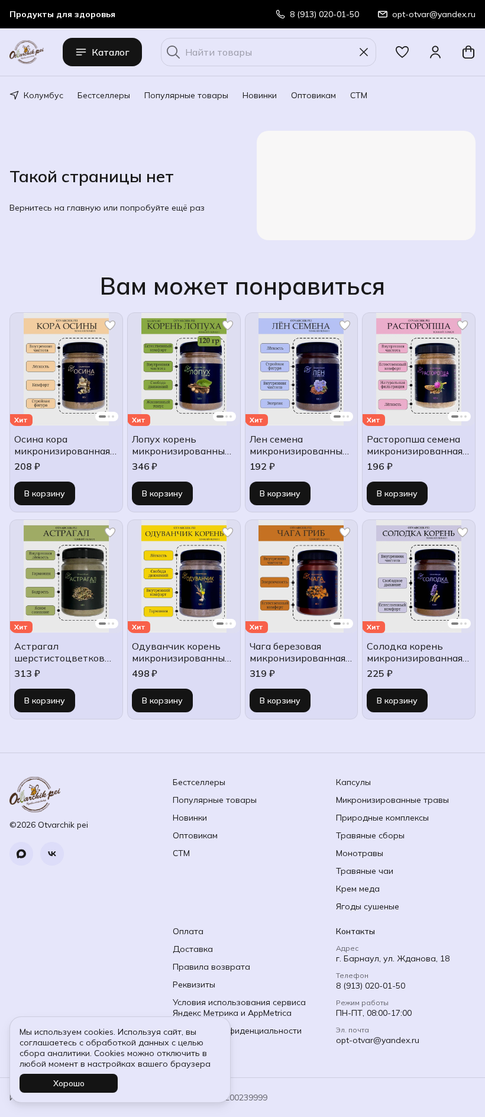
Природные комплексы (382, 817)
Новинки (259, 95)
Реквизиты (194, 984)
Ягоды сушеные (367, 906)
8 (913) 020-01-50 (370, 985)
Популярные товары (186, 95)
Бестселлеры (103, 95)
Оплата (188, 931)
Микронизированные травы (392, 800)
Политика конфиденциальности (237, 1030)
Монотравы (359, 853)
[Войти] (435, 52)
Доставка (193, 949)
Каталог (111, 52)
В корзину (44, 493)
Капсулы (353, 782)
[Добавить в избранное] (110, 325)
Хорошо (69, 1083)
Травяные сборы (370, 835)
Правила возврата (211, 966)
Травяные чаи (364, 871)
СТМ (358, 95)
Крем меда (358, 888)
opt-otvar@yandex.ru (377, 1040)
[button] (402, 52)
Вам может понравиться (242, 285)
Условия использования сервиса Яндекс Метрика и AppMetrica (239, 1007)
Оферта (189, 1048)
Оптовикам (313, 95)
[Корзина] (468, 52)
